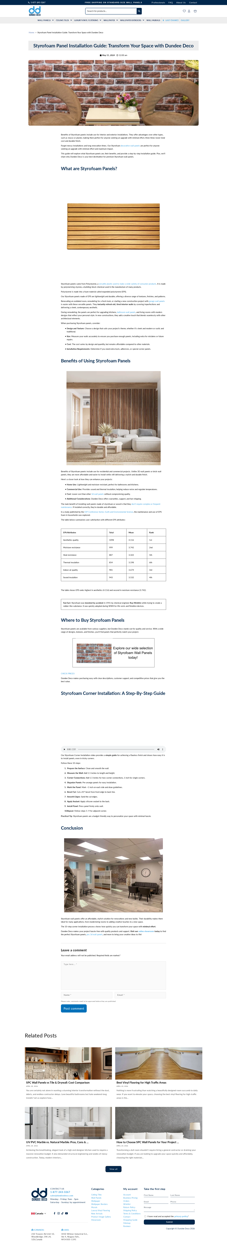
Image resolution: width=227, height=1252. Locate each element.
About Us (181, 2)
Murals (94, 1207)
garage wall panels (157, 301)
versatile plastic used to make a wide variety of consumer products (127, 284)
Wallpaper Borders (130, 20)
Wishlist (126, 1204)
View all (114, 1169)
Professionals (158, 2)
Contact (193, 2)
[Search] (139, 11)
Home (31, 32)
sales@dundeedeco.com (61, 1195)
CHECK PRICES (67, 673)
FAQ (170, 2)
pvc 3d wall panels (95, 934)
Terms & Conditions (132, 1213)
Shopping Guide (130, 1220)
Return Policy (129, 1207)
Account (127, 1195)
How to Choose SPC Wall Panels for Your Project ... (148, 1142)
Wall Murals (153, 20)
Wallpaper (109, 20)
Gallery (185, 20)
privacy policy (181, 1216)
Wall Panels (44, 20)
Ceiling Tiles (62, 20)
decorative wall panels (130, 145)
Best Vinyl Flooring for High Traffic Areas (141, 1082)
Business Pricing (130, 1198)
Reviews (126, 1226)
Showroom (96, 1220)
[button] (113, 228)
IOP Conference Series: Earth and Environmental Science (108, 512)
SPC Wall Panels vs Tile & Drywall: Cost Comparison (58, 1082)
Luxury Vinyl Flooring (86, 20)
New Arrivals (96, 1213)
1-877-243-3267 (38, 2)
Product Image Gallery (101, 1217)
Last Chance (172, 20)
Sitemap (126, 1223)
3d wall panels (97, 494)
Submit (169, 1222)
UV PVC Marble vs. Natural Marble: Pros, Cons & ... (57, 1142)
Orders (126, 1201)
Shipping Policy (130, 1210)
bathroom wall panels (126, 312)
